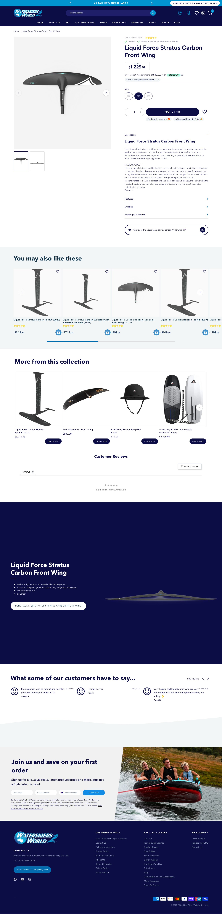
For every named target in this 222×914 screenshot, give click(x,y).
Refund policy (102, 868)
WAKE (40, 22)
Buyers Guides (151, 859)
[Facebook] (15, 879)
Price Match (149, 868)
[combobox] (111, 13)
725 (138, 96)
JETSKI (165, 22)
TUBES (103, 22)
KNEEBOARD (119, 22)
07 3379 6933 (28, 860)
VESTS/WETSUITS (85, 22)
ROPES (152, 22)
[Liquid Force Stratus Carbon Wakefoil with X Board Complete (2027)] (86, 293)
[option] (62, 93)
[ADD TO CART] (58, 332)
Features (129, 198)
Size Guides (149, 851)
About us (100, 859)
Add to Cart (172, 112)
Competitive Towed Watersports (159, 876)
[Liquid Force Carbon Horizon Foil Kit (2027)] (184, 293)
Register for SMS (200, 842)
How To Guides (151, 855)
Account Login (198, 838)
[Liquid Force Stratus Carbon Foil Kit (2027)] (37, 293)
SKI (68, 22)
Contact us (197, 847)
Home (16, 31)
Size (127, 89)
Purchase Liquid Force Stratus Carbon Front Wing (48, 606)
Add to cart (53, 441)
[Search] (153, 13)
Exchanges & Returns (135, 214)
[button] (166, 230)
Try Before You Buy (153, 864)
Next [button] (106, 93)
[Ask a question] (202, 230)
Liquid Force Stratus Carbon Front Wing (41, 31)
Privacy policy (102, 851)
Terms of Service (104, 864)
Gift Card (148, 838)
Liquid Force (130, 37)
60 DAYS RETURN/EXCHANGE (111, 3)
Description (130, 134)
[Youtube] (22, 879)
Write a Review (191, 466)
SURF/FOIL (55, 22)
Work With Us (102, 872)
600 (128, 96)
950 (148, 96)
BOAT (177, 22)
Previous (70, 3)
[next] (199, 408)
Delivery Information (105, 847)
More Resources (151, 881)
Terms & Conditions (105, 855)
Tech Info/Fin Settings (154, 842)
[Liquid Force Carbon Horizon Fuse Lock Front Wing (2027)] (135, 293)
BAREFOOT (137, 22)
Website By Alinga (200, 905)
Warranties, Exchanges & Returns (111, 838)
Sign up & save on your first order (195, 3)
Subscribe (94, 792)
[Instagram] (29, 879)
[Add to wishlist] (204, 112)
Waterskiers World (185, 905)
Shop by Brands (151, 885)
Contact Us (101, 842)
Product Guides (151, 847)
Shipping (129, 206)
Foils (140, 37)
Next (152, 3)
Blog (146, 872)
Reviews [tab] (26, 471)
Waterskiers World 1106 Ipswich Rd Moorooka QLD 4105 (41, 855)
